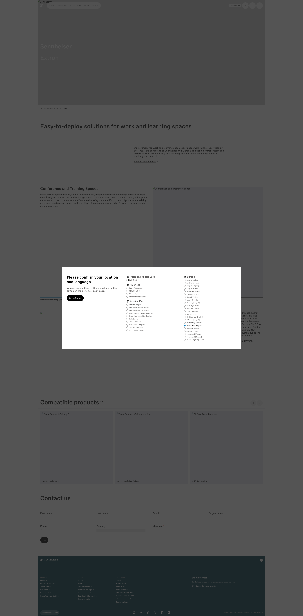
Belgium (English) (193, 286)
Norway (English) (193, 328)
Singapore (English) (136, 327)
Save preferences (75, 298)
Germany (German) (193, 306)
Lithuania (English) (193, 320)
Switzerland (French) (194, 334)
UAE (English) (134, 280)
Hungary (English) (193, 308)
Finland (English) (192, 297)
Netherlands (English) (194, 325)
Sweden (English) (193, 331)
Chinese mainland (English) (139, 310)
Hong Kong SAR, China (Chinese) (141, 313)
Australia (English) (135, 305)
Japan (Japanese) (135, 322)
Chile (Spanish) (134, 291)
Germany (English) (193, 303)
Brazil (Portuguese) (136, 288)
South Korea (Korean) (136, 330)
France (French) (192, 300)
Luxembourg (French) (194, 323)
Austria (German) (193, 283)
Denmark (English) (193, 291)
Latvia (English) (192, 314)
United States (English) (137, 297)
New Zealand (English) (137, 325)
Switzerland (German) (194, 337)
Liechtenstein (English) (195, 317)
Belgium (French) (192, 289)
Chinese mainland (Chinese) (139, 307)
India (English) (134, 319)
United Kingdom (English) (196, 340)
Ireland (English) (192, 311)
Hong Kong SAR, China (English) (140, 316)
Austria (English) (192, 280)
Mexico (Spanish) (135, 294)
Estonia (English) (192, 294)
